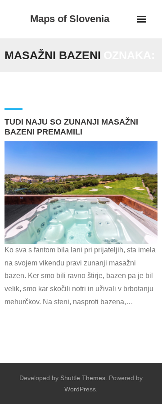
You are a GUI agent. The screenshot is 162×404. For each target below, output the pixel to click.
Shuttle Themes (82, 377)
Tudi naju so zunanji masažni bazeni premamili (71, 126)
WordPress (80, 389)
